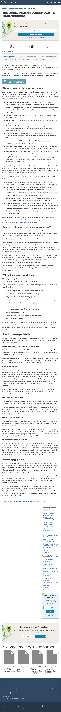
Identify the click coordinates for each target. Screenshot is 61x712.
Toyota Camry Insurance (48, 565)
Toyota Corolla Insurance (48, 560)
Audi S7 (34, 8)
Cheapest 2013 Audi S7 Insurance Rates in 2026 (28, 501)
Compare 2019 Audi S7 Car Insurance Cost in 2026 (50, 670)
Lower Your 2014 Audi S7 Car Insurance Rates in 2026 (9, 670)
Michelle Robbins (46, 46)
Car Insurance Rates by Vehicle (17, 8)
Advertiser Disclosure (53, 51)
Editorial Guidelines (9, 56)
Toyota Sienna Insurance (48, 579)
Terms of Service (24, 708)
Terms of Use (41, 37)
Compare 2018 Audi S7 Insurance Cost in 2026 (36, 670)
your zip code (22, 327)
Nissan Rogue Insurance (47, 575)
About (4, 698)
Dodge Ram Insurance (50, 568)
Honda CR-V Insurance (50, 571)
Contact (45, 706)
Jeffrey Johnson (23, 46)
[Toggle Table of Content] (14, 81)
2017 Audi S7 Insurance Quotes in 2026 (23, 669)
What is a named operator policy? (48, 514)
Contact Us (10, 698)
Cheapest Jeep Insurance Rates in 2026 (49, 530)
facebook (11, 693)
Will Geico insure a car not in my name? (50, 519)
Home (4, 8)
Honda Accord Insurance (48, 586)
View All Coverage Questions (49, 551)
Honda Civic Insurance (50, 590)
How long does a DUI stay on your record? (50, 540)
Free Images (33, 708)
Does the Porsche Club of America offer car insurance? (50, 546)
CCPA (40, 708)
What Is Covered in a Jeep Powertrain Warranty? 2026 (50, 524)
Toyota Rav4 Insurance (51, 583)
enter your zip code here (28, 222)
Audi (29, 8)
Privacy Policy (53, 706)
